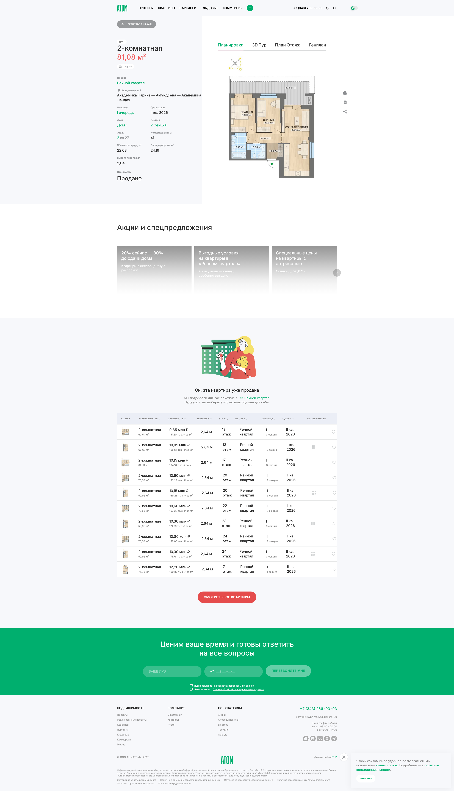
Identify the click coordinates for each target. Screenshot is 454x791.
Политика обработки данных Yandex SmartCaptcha (303, 780)
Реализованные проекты (131, 719)
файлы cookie (386, 765)
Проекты (146, 8)
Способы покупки (228, 719)
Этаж (222, 418)
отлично (366, 778)
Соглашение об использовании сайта (136, 780)
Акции (222, 714)
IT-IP (334, 757)
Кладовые (209, 8)
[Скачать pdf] (345, 102)
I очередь (125, 112)
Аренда (222, 734)
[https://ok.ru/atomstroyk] (327, 738)
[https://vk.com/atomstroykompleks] (320, 738)
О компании (175, 714)
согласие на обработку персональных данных (227, 685)
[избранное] (327, 8)
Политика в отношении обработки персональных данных (190, 780)
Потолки (203, 418)
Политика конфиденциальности (174, 783)
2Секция (159, 125)
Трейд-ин (223, 729)
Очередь (267, 418)
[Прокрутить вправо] (337, 273)
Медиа (121, 744)
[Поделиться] (345, 111)
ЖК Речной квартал (253, 398)
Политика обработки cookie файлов (135, 783)
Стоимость (176, 418)
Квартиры (166, 8)
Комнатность (148, 418)
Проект (240, 418)
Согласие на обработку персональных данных (248, 780)
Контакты (173, 719)
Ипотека (223, 724)
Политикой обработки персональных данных (238, 689)
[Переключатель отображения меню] (250, 8)
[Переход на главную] (122, 8)
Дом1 (122, 125)
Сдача (287, 418)
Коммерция (232, 8)
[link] (227, 431)
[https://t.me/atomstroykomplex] (334, 738)
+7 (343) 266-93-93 (307, 8)
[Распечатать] (345, 93)
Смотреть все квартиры (227, 597)
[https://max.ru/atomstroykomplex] (306, 738)
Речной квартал (131, 83)
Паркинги (187, 8)
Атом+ (172, 724)
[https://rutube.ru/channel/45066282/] (313, 738)
